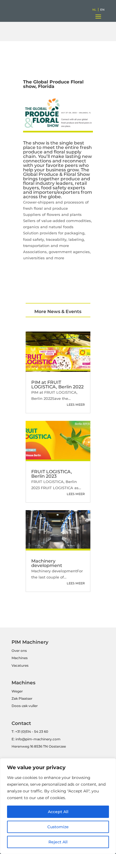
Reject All (58, 841)
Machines (20, 658)
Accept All (58, 811)
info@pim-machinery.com (38, 739)
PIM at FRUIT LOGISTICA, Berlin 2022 (57, 384)
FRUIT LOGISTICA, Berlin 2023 (51, 474)
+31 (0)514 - (24, 731)
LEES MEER (76, 405)
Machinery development (46, 563)
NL (94, 9)
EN (102, 9)
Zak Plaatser (22, 698)
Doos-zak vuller (25, 706)
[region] (58, 806)
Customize (58, 826)
